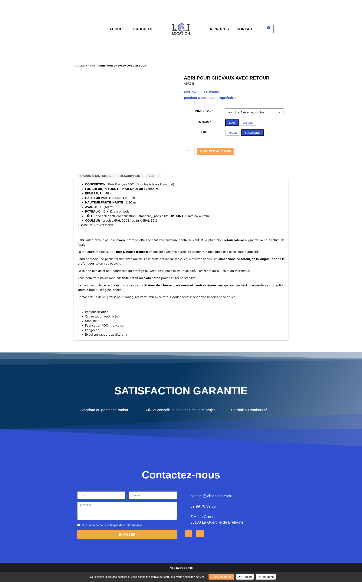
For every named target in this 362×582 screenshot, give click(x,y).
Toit (204, 132)
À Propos (219, 29)
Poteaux (204, 122)
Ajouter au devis (215, 151)
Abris (92, 65)
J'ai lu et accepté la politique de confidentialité (111, 525)
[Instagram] (200, 533)
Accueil (117, 29)
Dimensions (204, 111)
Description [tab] (130, 175)
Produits (142, 29)
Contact (245, 29)
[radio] (232, 122)
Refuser (246, 576)
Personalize (266, 576)
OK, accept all (222, 576)
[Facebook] (188, 533)
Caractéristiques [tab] (95, 175)
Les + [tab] (153, 175)
